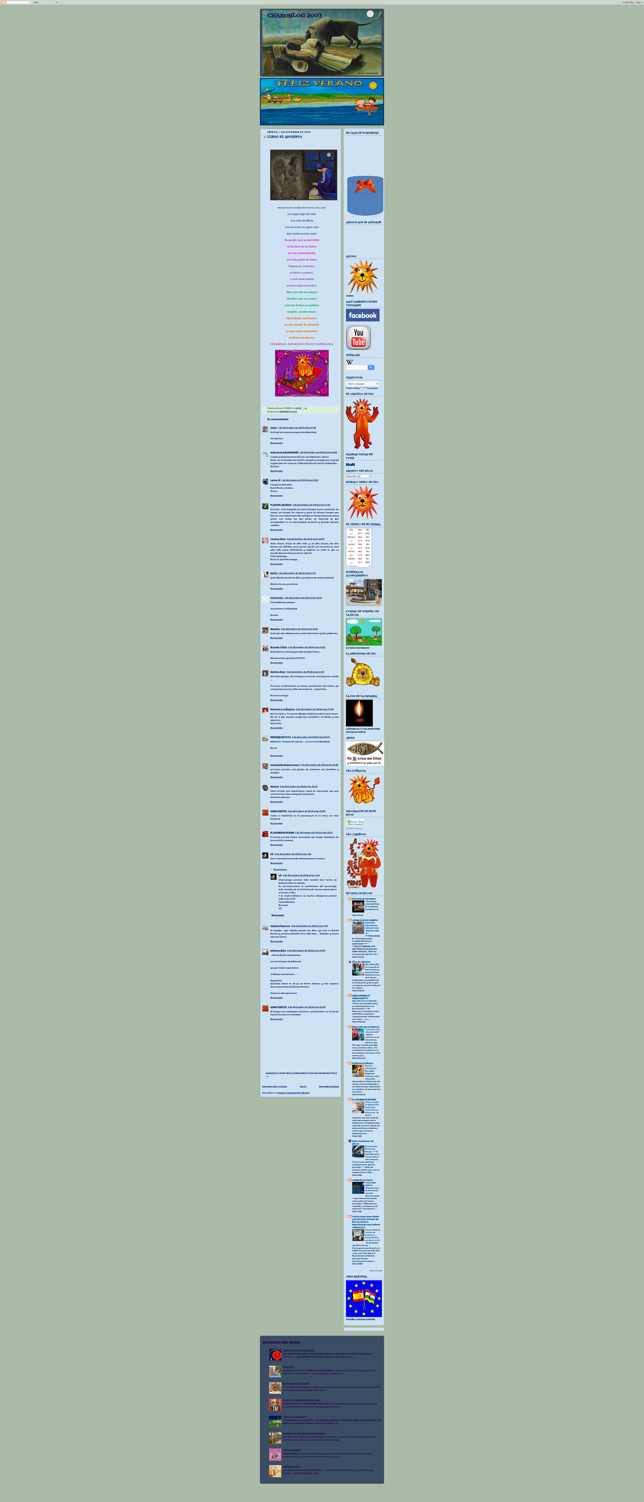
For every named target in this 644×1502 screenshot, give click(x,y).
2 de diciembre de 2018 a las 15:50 (305, 538)
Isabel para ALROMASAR (284, 452)
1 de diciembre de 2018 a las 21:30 (318, 452)
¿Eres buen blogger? (354, 828)
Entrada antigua (329, 1086)
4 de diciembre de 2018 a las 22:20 (307, 1006)
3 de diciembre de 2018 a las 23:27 (314, 832)
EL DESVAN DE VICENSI (282, 832)
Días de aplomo (361, 961)
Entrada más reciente (274, 1086)
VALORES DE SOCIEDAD (364, 1000)
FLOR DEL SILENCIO (281, 504)
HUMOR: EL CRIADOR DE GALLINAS (301, 1400)
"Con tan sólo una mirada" (372, 1030)
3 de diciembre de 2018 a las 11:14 (305, 671)
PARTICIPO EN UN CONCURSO (299, 1350)
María (273, 573)
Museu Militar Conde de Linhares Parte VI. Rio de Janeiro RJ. (372, 1234)
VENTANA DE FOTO (280, 737)
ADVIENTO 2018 (288, 411)
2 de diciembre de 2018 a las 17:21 (297, 573)
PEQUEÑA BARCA (370, 1184)
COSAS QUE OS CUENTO (365, 920)
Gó (271, 853)
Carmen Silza (278, 538)
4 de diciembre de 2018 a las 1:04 (301, 875)
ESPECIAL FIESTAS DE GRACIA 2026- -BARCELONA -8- (372, 927)
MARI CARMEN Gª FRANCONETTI (361, 997)
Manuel (274, 786)
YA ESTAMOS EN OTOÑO (296, 1383)
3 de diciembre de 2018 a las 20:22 (299, 786)
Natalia (275, 628)
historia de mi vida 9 (364, 898)
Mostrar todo (376, 1270)
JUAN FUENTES (278, 811)
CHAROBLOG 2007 (294, 16)
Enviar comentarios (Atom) (293, 1092)
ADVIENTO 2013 (291, 1466)
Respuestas (280, 869)
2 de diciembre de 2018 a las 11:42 (311, 504)
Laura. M (275, 480)
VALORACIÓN (372, 964)
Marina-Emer (278, 671)
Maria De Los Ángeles (282, 709)
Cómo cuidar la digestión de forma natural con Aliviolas (372, 1107)
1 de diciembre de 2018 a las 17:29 (297, 427)
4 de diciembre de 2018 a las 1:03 (292, 853)
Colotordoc (276, 597)
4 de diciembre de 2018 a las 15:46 (306, 950)
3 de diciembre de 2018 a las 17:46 (315, 709)
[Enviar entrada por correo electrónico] (304, 408)
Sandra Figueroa (280, 925)
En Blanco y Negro (362, 1063)
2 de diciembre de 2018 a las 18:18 (303, 597)
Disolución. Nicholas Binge (371, 1149)
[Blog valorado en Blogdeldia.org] (355, 822)
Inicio (303, 1086)
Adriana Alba (278, 950)
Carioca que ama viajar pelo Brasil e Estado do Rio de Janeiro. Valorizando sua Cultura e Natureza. (366, 1222)
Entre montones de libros (363, 1142)
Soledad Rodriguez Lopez (285, 764)
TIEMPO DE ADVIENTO (295, 1416)
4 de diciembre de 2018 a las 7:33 (309, 925)
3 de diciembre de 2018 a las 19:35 (319, 764)
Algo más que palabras (365, 1026)
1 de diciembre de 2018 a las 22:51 (299, 480)
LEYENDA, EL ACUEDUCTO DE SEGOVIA (304, 1433)
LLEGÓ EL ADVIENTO (284, 137)
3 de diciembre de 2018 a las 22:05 (306, 811)
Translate (372, 387)
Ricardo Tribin (278, 647)
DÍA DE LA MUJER (292, 1450)
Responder (276, 442)
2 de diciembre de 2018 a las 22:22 (306, 647)
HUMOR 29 (288, 1366)
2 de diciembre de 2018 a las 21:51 (299, 628)
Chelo (273, 427)
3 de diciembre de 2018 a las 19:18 (311, 737)
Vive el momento (371, 1067)
